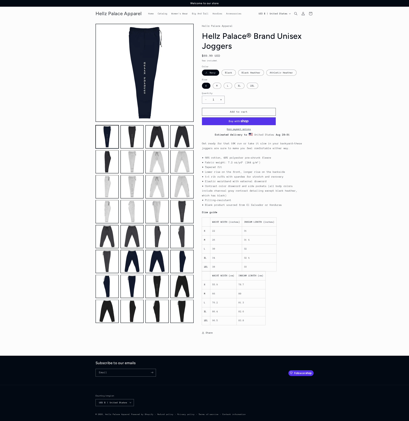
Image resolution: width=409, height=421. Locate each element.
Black (228, 72)
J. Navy (210, 72)
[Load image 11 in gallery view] (157, 186)
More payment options (239, 129)
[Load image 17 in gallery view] (107, 236)
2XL (252, 85)
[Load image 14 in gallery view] (132, 211)
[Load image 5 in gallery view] (107, 161)
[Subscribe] (152, 372)
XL (239, 85)
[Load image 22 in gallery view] (132, 261)
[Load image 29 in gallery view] (107, 311)
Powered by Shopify (142, 414)
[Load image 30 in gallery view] (132, 311)
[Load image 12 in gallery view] (182, 186)
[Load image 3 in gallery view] (157, 136)
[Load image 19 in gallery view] (157, 236)
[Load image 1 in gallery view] (107, 136)
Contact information (234, 414)
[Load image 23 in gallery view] (157, 261)
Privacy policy (186, 414)
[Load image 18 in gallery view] (132, 236)
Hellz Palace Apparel (117, 414)
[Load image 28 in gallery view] (182, 286)
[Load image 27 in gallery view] (157, 286)
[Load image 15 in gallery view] (157, 211)
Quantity (207, 93)
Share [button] (209, 332)
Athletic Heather (281, 72)
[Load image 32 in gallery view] (182, 311)
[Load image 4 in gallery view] (182, 136)
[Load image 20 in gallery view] (182, 236)
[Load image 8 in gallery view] (182, 161)
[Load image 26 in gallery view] (132, 286)
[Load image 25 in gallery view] (107, 286)
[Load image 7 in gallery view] (157, 161)
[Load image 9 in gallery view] (107, 186)
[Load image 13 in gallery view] (107, 211)
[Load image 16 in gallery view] (182, 211)
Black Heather (251, 72)
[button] (295, 13)
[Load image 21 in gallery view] (107, 261)
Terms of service (209, 414)
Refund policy (166, 414)
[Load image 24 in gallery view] (182, 261)
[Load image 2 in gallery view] (132, 136)
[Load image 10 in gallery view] (132, 186)
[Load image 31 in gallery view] (157, 311)
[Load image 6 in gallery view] (132, 161)
